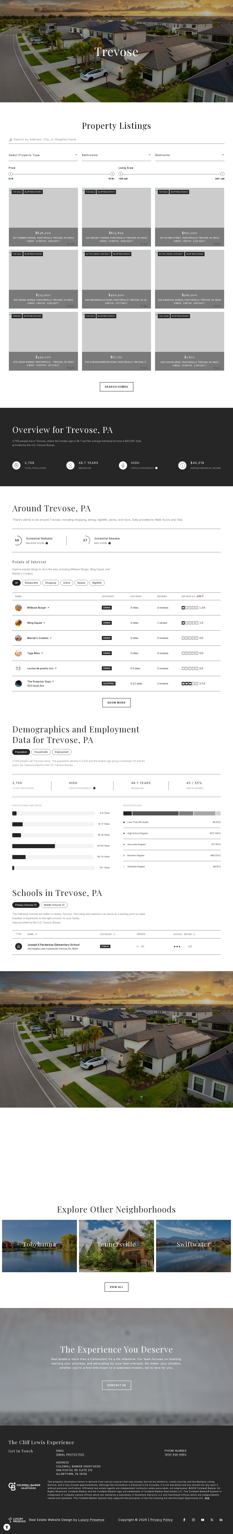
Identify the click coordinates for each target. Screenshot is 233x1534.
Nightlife (98, 582)
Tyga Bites (33, 653)
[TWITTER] (211, 1519)
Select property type (24, 155)
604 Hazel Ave (35, 685)
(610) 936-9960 (175, 1454)
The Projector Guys (39, 681)
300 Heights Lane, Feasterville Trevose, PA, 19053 (52, 948)
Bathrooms (90, 155)
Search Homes (116, 386)
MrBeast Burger (36, 607)
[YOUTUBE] (202, 1519)
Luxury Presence (91, 1520)
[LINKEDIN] (221, 1519)
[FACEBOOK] (184, 1519)
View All (116, 1286)
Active (68, 582)
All (18, 582)
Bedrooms (162, 155)
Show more (116, 702)
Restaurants (33, 582)
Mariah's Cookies (37, 638)
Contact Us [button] (116, 1385)
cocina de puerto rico (40, 668)
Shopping (52, 582)
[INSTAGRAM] (193, 1519)
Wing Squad (34, 622)
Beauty (82, 582)
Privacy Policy (161, 1520)
